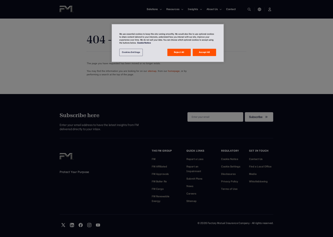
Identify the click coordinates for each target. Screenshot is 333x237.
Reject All (179, 52)
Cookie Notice (144, 43)
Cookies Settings (131, 52)
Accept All (204, 52)
